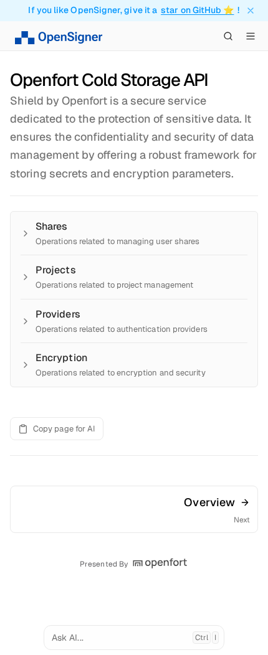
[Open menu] (251, 36)
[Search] (228, 36)
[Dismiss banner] (250, 10)
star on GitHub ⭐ (197, 10)
